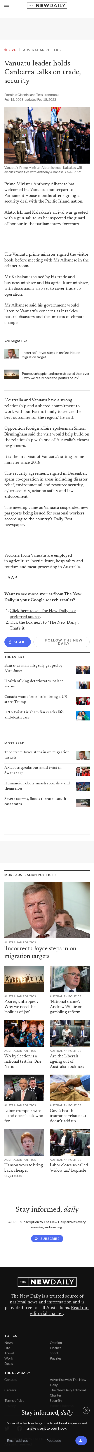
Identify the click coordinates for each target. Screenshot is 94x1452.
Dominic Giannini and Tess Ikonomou (31, 95)
